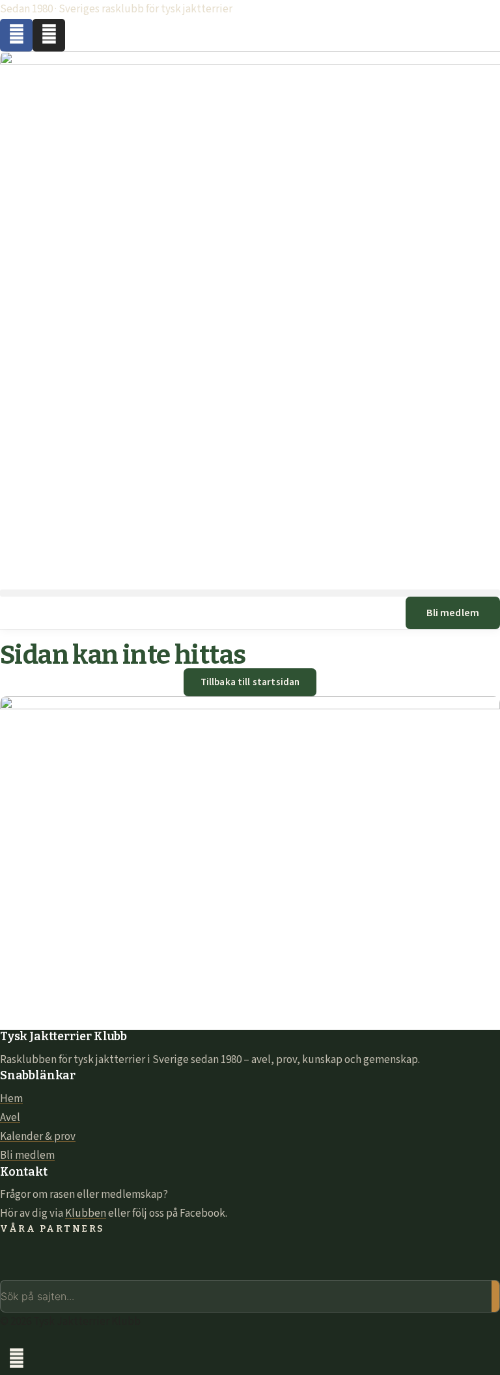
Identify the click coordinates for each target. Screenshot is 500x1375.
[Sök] (495, 1296)
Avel (10, 1118)
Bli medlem (27, 1155)
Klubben (85, 1213)
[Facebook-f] (16, 35)
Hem (11, 1099)
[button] (250, 593)
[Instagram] (49, 35)
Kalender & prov (38, 1136)
